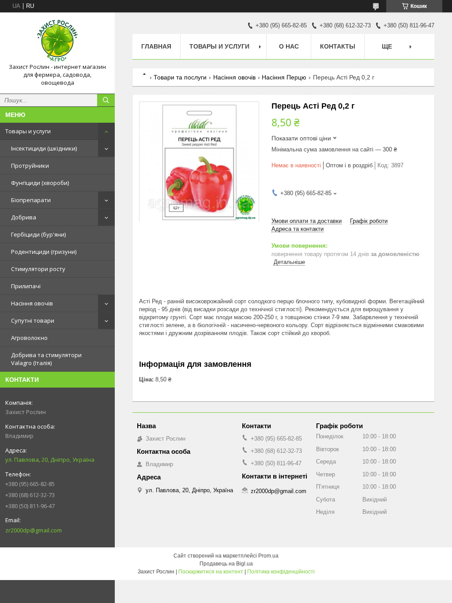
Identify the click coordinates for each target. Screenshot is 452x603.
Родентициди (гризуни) (43, 252)
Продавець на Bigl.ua (226, 564)
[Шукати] (106, 100)
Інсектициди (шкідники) (44, 148)
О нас (289, 46)
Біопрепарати (31, 200)
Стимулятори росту (38, 269)
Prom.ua (268, 556)
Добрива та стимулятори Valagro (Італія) (46, 359)
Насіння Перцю (284, 77)
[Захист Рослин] (57, 41)
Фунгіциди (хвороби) (40, 183)
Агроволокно (29, 338)
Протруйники (30, 166)
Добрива (23, 217)
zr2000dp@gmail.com (33, 530)
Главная (156, 46)
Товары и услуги (28, 131)
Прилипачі (26, 286)
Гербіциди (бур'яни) (38, 234)
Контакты (337, 46)
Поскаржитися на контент (210, 572)
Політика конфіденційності (281, 572)
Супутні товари (32, 320)
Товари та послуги (180, 77)
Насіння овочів (32, 303)
